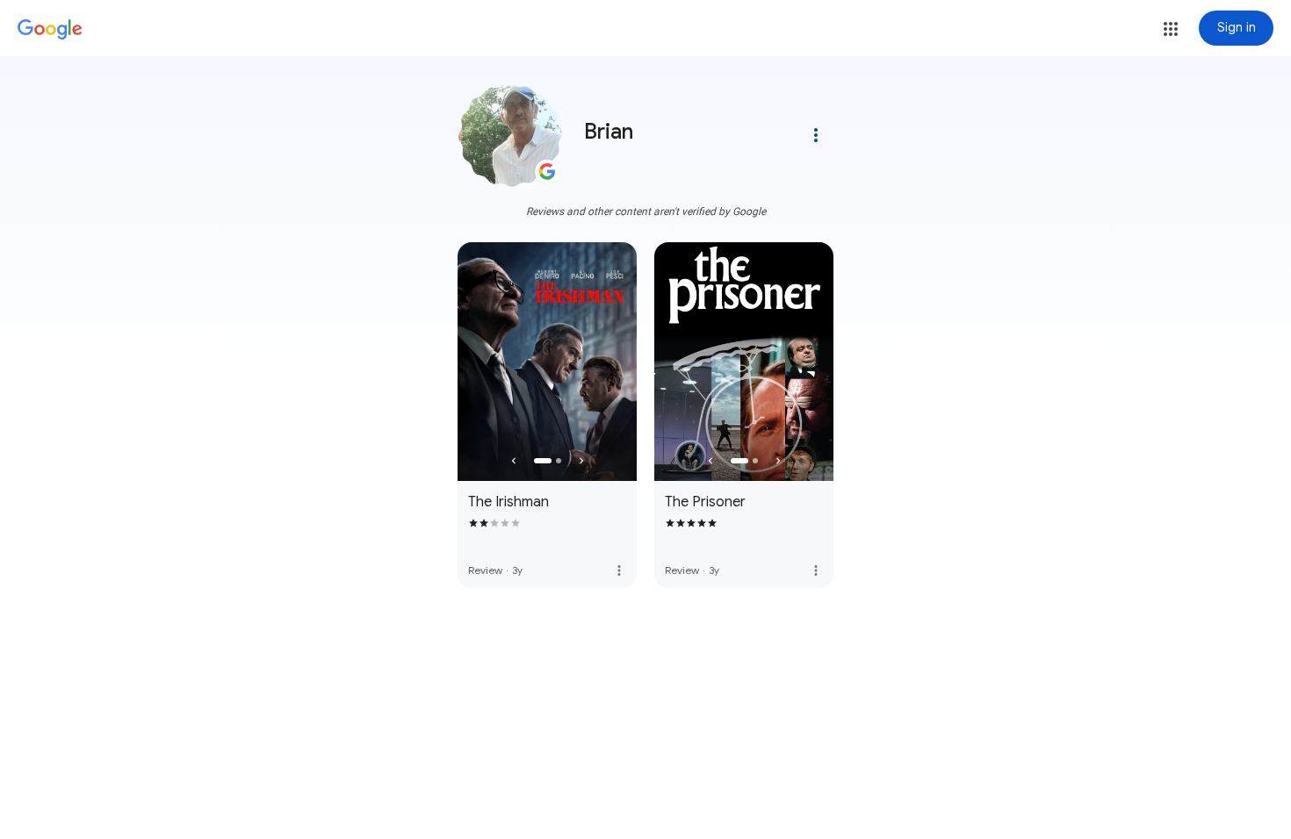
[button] (1170, 29)
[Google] (50, 29)
